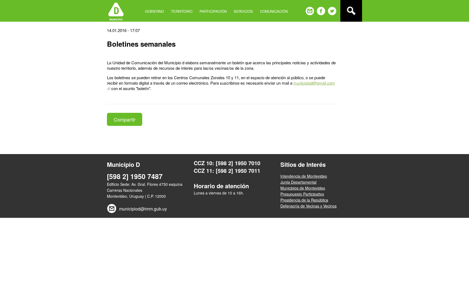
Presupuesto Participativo (302, 194)
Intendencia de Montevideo (303, 176)
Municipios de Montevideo (302, 188)
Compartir (124, 119)
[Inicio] (116, 11)
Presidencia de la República (304, 200)
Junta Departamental (298, 182)
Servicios (243, 11)
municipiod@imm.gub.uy (143, 209)
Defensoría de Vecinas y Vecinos (308, 206)
